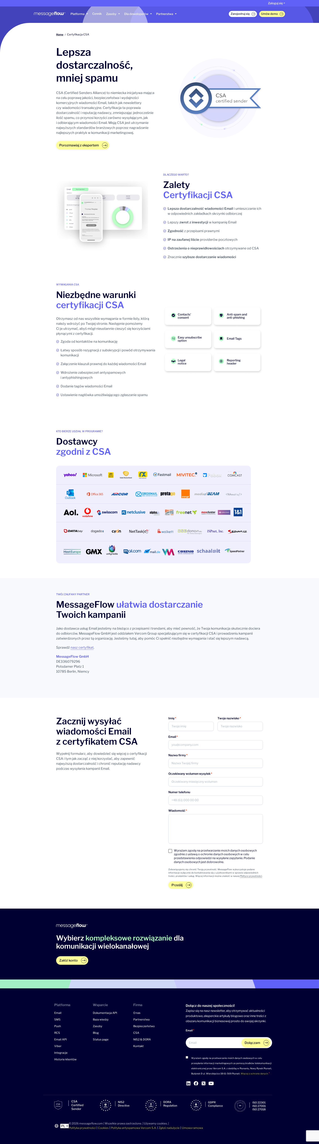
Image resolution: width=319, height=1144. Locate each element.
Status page (101, 1039)
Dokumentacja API (105, 1012)
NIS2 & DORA (142, 1039)
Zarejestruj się (240, 14)
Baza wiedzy (101, 1019)
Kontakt (138, 1046)
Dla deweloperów (136, 14)
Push (57, 1026)
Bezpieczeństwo (144, 1026)
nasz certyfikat (82, 647)
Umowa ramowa (192, 1128)
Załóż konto (68, 960)
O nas (136, 1012)
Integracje (61, 1052)
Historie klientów (65, 1059)
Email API (60, 1039)
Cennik (97, 14)
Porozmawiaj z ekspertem (79, 145)
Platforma (78, 14)
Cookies (103, 1128)
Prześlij (177, 885)
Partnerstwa (164, 14)
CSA (136, 1032)
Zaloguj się (275, 3)
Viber (57, 1046)
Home (59, 34)
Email (57, 1012)
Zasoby (111, 14)
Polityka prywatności (82, 1128)
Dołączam (252, 1043)
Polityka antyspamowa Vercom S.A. (134, 1128)
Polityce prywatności (251, 876)
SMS (57, 1019)
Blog (96, 1032)
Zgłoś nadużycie (169, 1128)
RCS (57, 1032)
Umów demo (269, 14)
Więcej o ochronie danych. (254, 1073)
